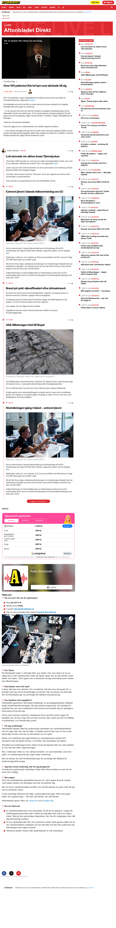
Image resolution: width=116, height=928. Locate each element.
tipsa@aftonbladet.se (24, 609)
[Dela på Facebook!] (4, 873)
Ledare (52, 7)
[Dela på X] (11, 873)
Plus (18, 7)
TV (59, 7)
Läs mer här (87, 12)
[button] (51, 587)
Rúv (7, 253)
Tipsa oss (5, 16)
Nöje (30, 7)
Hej (24, 7)
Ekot (56, 163)
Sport (11, 7)
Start (4, 7)
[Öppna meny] (63, 7)
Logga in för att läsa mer (38, 501)
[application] (38, 578)
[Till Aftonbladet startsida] (11, 2)
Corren (32, 100)
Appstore (34, 800)
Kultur (44, 7)
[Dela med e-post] (18, 873)
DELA (69, 91)
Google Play (48, 800)
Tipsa (37, 7)
